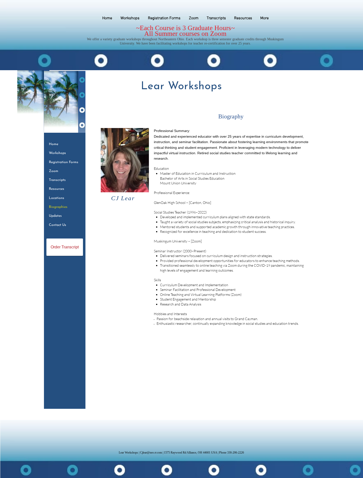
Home (53, 144)
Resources (56, 189)
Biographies (58, 207)
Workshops (57, 153)
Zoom (53, 171)
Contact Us (57, 225)
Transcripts (57, 180)
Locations (56, 198)
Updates (55, 216)
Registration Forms (63, 162)
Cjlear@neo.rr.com (151, 452)
